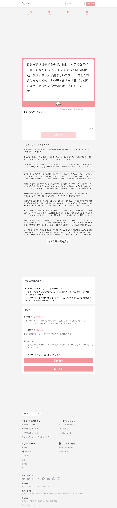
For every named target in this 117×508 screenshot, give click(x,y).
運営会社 (25, 501)
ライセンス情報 (78, 494)
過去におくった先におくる (68, 424)
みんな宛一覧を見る (58, 241)
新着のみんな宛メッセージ (31, 429)
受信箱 (24, 447)
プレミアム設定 (64, 451)
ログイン (90, 4)
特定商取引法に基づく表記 (39, 501)
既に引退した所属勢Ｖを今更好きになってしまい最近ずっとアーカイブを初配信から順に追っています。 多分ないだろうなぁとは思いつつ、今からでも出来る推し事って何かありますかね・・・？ (58, 166)
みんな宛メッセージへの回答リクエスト (36, 437)
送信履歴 (27, 451)
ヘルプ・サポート (42, 486)
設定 (23, 460)
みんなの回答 (67, 109)
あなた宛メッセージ (29, 424)
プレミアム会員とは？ (66, 447)
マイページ (26, 456)
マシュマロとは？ (28, 486)
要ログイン (39, 317)
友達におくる (63, 429)
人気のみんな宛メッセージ (31, 433)
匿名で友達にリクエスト (84, 109)
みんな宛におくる (64, 433)
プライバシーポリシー (30, 494)
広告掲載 (53, 501)
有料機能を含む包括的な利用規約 (59, 494)
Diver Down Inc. (29, 505)
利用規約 (42, 494)
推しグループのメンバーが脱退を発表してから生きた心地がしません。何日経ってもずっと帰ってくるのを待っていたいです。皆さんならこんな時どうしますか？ (58, 158)
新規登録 (58, 360)
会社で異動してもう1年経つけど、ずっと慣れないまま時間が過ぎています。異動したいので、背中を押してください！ (58, 150)
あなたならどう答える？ (34, 112)
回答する (58, 135)
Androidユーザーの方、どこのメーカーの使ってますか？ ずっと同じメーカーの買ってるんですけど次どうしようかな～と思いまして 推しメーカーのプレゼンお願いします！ (58, 194)
